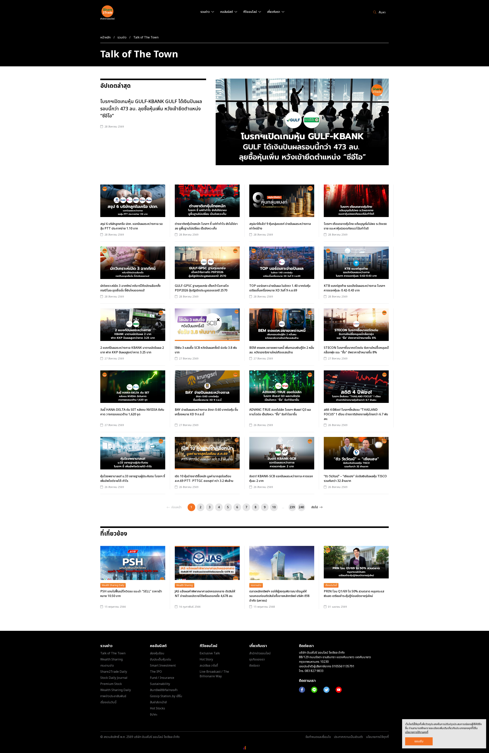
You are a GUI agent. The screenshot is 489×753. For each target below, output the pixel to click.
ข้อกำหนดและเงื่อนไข (318, 737)
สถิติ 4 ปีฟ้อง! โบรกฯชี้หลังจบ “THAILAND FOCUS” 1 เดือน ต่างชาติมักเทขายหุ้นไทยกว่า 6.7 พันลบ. (356, 414)
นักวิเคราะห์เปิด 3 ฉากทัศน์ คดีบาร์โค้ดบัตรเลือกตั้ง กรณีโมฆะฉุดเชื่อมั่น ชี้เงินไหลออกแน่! (130, 288)
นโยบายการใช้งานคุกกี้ (416, 732)
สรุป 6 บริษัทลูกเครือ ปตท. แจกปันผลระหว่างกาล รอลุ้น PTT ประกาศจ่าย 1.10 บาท (131, 226)
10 (274, 507)
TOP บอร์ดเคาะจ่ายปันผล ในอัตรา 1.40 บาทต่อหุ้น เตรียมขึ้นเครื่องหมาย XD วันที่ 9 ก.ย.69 (279, 288)
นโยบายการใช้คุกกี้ (377, 737)
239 (292, 507)
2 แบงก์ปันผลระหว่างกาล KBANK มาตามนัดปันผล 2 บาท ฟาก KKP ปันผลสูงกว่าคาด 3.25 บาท (132, 350)
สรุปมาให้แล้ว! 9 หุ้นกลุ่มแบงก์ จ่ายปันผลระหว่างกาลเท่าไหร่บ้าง (280, 226)
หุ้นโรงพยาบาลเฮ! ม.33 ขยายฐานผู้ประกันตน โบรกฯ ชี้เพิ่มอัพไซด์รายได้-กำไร (132, 478)
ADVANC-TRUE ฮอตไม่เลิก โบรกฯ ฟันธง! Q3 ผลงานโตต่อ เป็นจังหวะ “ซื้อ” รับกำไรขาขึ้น (280, 412)
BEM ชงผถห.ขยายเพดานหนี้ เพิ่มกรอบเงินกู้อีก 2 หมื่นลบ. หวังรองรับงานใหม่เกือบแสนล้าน (281, 350)
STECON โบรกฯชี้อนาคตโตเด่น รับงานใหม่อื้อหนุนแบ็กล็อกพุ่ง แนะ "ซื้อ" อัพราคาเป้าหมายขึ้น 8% (356, 350)
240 (301, 507)
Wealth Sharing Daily (113, 585)
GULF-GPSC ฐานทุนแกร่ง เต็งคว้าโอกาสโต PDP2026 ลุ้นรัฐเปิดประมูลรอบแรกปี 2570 (202, 288)
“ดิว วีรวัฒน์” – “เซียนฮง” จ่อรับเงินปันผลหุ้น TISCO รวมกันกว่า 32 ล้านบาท (355, 478)
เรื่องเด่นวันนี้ (331, 585)
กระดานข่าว (256, 585)
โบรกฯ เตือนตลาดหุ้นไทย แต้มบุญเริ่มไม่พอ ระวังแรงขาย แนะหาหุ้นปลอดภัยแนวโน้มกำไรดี (355, 226)
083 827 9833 (314, 671)
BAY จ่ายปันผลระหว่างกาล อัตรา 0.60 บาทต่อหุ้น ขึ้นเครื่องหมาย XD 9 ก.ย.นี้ (206, 412)
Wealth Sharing (184, 585)
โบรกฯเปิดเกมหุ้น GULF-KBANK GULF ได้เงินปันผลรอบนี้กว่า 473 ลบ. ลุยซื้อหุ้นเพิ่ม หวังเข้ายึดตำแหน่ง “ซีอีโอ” (151, 109)
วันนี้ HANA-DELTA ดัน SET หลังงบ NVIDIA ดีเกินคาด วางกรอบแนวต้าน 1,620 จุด (132, 412)
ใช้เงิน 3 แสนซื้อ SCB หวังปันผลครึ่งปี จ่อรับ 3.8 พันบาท (206, 350)
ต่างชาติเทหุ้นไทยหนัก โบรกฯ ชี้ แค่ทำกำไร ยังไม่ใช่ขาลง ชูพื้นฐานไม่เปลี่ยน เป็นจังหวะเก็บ (206, 226)
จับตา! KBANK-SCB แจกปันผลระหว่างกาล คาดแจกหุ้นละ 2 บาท (281, 478)
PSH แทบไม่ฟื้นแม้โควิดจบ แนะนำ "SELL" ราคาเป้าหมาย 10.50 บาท (131, 593)
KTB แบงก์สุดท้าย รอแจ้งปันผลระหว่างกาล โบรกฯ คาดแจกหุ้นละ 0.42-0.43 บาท (354, 288)
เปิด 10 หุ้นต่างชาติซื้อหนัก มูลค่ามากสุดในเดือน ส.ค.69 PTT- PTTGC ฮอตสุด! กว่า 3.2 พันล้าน (204, 478)
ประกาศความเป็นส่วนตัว (348, 737)
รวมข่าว (121, 37)
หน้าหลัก (105, 37)
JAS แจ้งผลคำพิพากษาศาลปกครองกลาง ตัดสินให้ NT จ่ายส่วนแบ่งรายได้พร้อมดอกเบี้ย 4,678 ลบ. (205, 593)
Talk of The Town (146, 37)
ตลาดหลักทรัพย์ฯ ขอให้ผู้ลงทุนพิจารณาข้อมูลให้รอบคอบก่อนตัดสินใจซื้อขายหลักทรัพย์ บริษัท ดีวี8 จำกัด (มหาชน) (279, 596)
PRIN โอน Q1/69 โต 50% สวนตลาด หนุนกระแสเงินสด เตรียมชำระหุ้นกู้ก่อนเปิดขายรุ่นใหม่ (354, 593)
